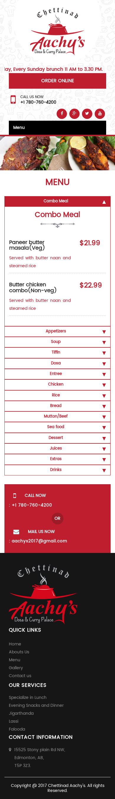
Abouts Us (19, 652)
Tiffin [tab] (56, 352)
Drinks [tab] (56, 470)
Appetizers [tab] (56, 331)
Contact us (20, 675)
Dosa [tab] (56, 363)
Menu (19, 127)
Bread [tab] (56, 406)
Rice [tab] (56, 395)
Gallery (16, 668)
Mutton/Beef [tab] (56, 416)
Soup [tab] (56, 342)
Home (15, 644)
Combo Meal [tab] (56, 201)
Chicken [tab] (55, 384)
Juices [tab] (56, 448)
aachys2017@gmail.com (39, 541)
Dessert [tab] (56, 438)
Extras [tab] (56, 459)
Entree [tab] (56, 374)
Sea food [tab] (55, 427)
